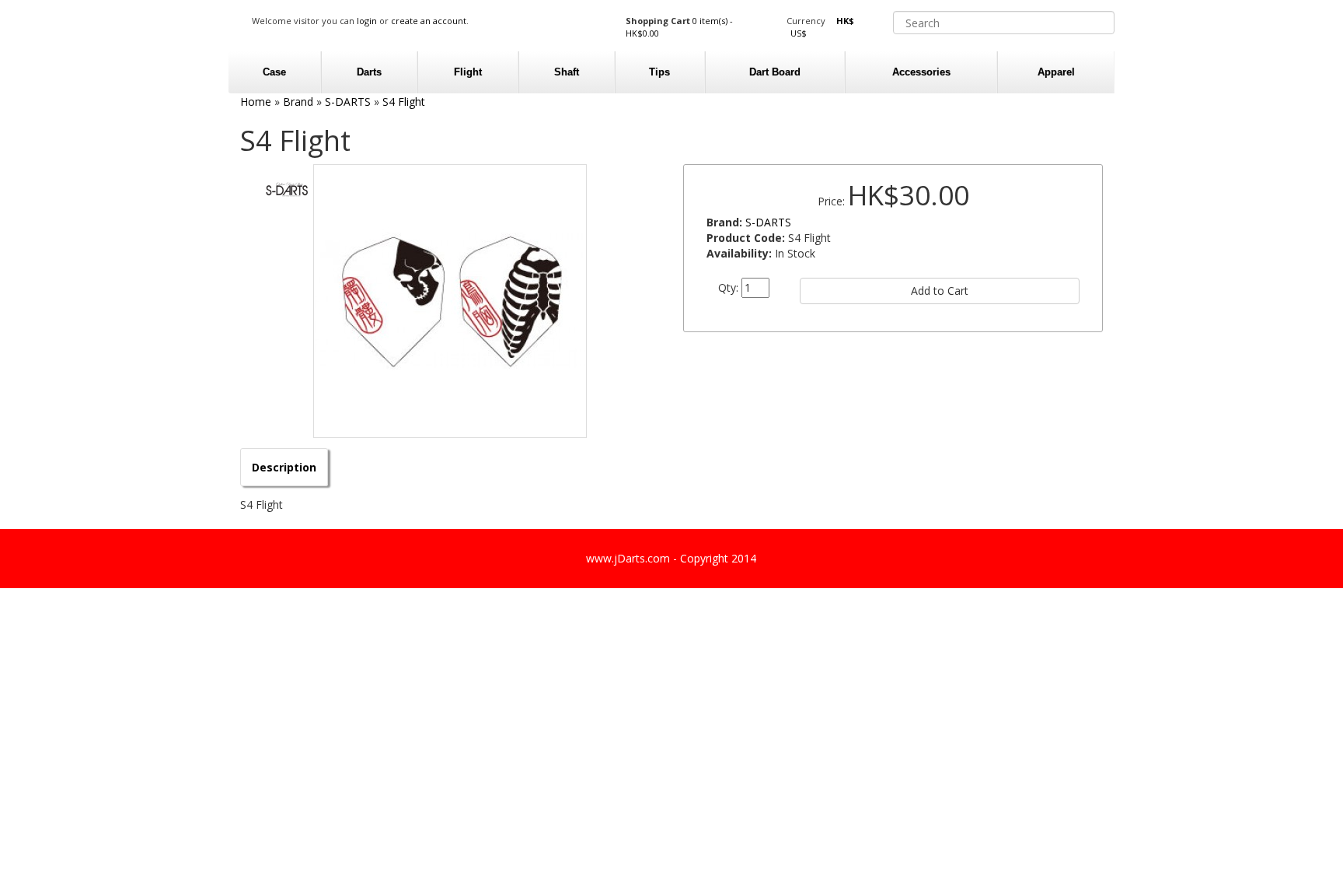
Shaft (566, 72)
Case (274, 72)
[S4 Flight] (450, 301)
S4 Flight (403, 101)
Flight (468, 72)
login (367, 20)
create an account (428, 20)
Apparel (1056, 72)
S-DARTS (348, 101)
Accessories (921, 72)
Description (284, 467)
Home (255, 101)
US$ (798, 33)
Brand (298, 101)
